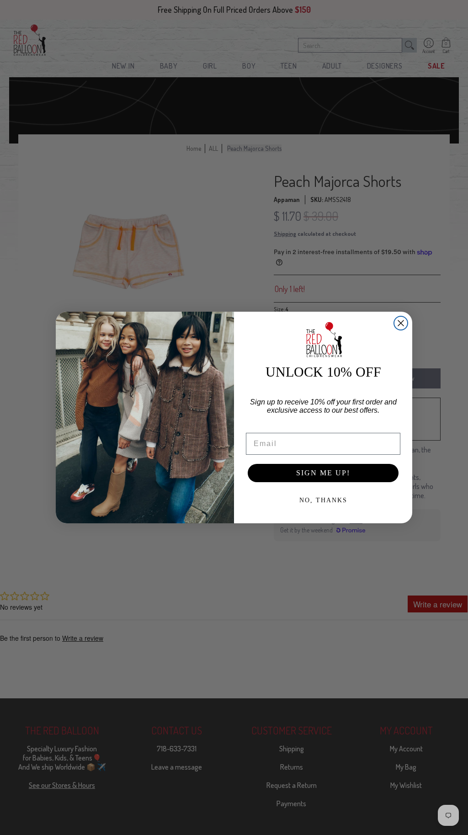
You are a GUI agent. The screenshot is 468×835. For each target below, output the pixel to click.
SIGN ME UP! (323, 473)
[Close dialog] (401, 323)
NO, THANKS (323, 500)
